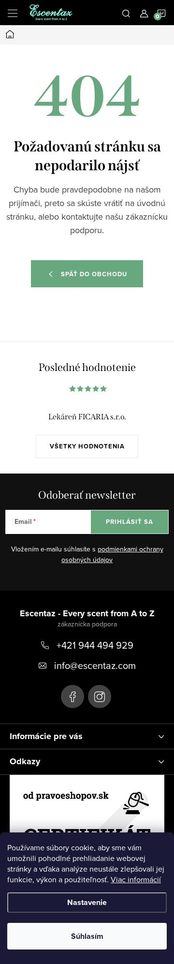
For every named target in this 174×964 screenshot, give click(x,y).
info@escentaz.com (95, 665)
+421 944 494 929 (95, 645)
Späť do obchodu (94, 274)
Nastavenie (87, 902)
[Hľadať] (126, 12)
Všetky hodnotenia (87, 446)
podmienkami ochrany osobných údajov (112, 554)
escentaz (72, 696)
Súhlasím (87, 936)
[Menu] (12, 12)
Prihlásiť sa (129, 521)
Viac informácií (136, 879)
